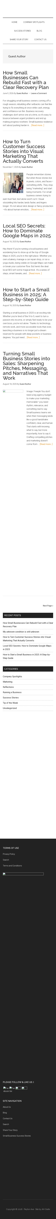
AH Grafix (46, 1209)
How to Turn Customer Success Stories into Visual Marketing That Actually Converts (24, 151)
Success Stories (11, 697)
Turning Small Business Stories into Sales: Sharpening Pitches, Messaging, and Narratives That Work (26, 366)
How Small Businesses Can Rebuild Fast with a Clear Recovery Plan (26, 80)
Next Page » (48, 606)
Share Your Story (10, 1130)
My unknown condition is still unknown (21, 631)
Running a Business (12, 692)
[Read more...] (37, 125)
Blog (5, 1113)
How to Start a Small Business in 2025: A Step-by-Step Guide (26, 294)
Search (6, 860)
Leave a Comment (39, 93)
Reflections (8, 687)
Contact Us (7, 1118)
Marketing (7, 682)
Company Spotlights (12, 676)
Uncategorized (10, 708)
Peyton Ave (28, 11)
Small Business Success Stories (17, 1136)
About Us (7, 1107)
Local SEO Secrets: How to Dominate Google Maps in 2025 (27, 230)
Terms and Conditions (12, 866)
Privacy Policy (9, 854)
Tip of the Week (10, 703)
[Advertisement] (28, 744)
